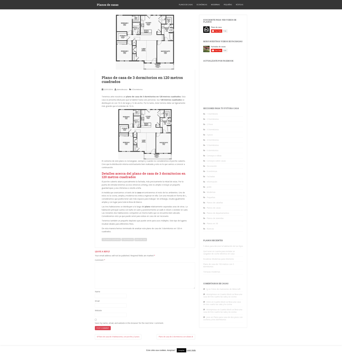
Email (97, 301)
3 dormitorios (127, 239)
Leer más (191, 350)
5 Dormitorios (213, 145)
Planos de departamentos (218, 213)
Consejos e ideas (214, 155)
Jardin (209, 187)
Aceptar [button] (181, 350)
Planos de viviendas (215, 218)
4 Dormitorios (213, 140)
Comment (100, 260)
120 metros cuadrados (111, 239)
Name (97, 291)
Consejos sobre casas (216, 161)
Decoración (212, 166)
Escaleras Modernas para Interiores (218, 259)
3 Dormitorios (137, 89)
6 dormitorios (212, 150)
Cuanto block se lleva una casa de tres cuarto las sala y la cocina (222, 295)
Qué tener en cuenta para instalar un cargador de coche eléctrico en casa (219, 252)
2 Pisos (210, 124)
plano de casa (140, 239)
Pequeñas (228, 4)
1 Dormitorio (212, 114)
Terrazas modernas (211, 271)
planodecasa (122, 89)
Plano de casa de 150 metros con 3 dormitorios (218, 265)
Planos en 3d (212, 223)
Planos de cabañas (215, 202)
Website (98, 310)
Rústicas (239, 4)
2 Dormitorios (213, 119)
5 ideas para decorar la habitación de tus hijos (223, 246)
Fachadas (211, 176)
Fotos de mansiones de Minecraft (225, 289)
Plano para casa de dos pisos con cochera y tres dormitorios (223, 318)
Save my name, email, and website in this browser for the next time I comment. (129, 323)
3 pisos (210, 134)
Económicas (202, 4)
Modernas (215, 4)
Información (212, 181)
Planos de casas (107, 4)
